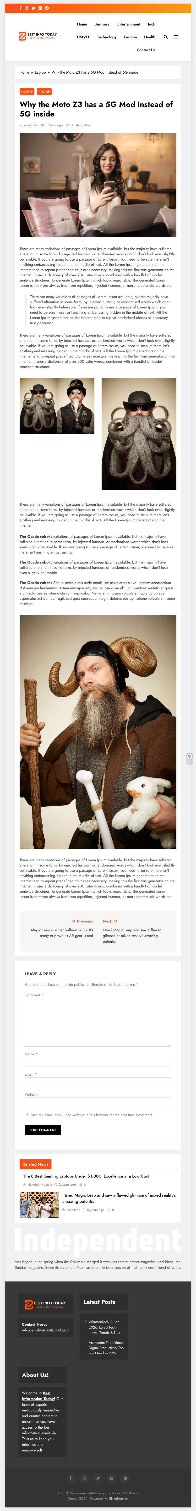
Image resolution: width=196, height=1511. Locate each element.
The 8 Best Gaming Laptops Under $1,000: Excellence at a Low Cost (86, 1176)
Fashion (130, 37)
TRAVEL (83, 37)
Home (82, 24)
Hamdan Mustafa (39, 1184)
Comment (34, 995)
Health (149, 37)
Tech (151, 24)
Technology (107, 37)
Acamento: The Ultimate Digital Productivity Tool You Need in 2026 (107, 1348)
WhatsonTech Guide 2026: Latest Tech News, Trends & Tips (104, 1327)
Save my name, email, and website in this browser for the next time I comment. (91, 1115)
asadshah (31, 125)
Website (31, 1094)
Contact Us (146, 50)
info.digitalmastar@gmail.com (45, 1330)
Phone (44, 91)
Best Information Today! (38, 1395)
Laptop (27, 91)
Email (31, 1074)
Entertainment (128, 24)
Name (31, 1054)
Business (101, 24)
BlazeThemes (118, 1498)
